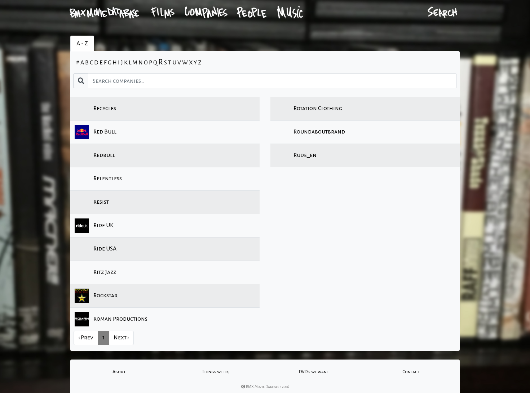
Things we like (216, 371)
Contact (411, 371)
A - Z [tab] (82, 43)
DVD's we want (314, 371)
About (118, 371)
